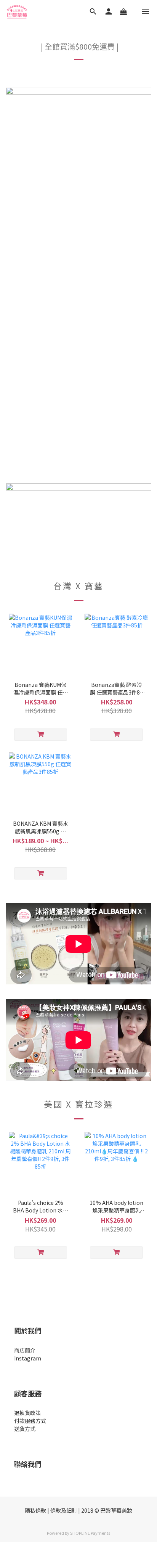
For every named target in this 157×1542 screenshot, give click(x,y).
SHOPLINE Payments (90, 1533)
